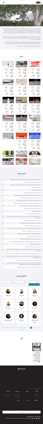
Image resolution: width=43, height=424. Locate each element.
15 (9, 327)
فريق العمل (36, 395)
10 (20, 327)
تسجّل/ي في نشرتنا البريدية (21, 412)
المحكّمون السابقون (16, 395)
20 (21, 329)
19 (23, 329)
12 (16, 327)
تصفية (34, 284)
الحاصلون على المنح (7, 395)
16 (7, 327)
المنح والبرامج (17, 393)
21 (19, 329)
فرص (18, 397)
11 (18, 327)
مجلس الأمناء (36, 393)
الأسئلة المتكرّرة (17, 396)
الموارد (37, 396)
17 (5, 327)
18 (3, 327)
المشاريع (8, 393)
